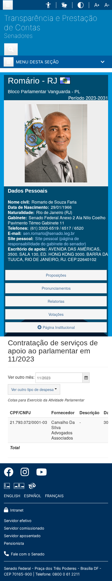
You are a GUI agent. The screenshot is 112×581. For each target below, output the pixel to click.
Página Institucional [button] (58, 327)
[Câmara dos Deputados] (8, 486)
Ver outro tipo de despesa (33, 389)
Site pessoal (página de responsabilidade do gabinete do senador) (47, 241)
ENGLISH (12, 496)
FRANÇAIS (54, 496)
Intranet (16, 510)
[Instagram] (25, 472)
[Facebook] (10, 472)
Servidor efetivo (18, 520)
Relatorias (56, 301)
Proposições (56, 275)
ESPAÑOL (32, 496)
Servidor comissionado (24, 528)
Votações (56, 314)
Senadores (18, 35)
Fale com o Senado (27, 554)
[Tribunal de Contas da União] (31, 486)
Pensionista (14, 543)
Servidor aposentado (22, 535)
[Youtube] (40, 472)
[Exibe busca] (11, 49)
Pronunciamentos (56, 288)
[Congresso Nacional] (19, 486)
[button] (48, 5)
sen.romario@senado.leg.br (48, 233)
